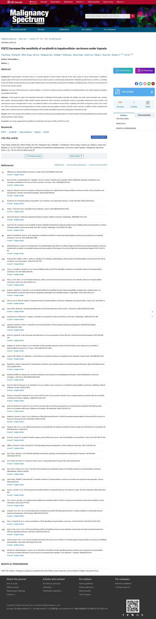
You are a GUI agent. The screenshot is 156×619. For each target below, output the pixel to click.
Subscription (55, 2)
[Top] (152, 312)
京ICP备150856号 (40, 609)
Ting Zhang (5, 55)
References (120, 124)
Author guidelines (86, 584)
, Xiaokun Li (115, 55)
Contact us (11, 595)
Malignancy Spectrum (8, 39)
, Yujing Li (97, 55)
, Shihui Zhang (25, 55)
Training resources (122, 587)
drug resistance (25, 132)
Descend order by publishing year (77, 165)
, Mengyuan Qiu (45, 55)
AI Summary (125, 70)
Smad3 (46, 132)
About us (120, 2)
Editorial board (13, 587)
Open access (108, 2)
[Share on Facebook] (136, 84)
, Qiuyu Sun (105, 55)
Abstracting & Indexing (16, 591)
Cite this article (122, 119)
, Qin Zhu (35, 55)
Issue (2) (33, 39)
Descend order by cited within (98, 165)
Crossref (10, 175)
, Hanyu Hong (77, 55)
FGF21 (3, 132)
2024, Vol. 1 (23, 39)
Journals (43, 2)
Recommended (144, 115)
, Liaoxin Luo (88, 55)
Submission (68, 2)
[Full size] (152, 316)
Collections (64, 29)
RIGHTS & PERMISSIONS (126, 128)
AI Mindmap (147, 70)
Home (34, 2)
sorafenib (12, 132)
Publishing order (59, 165)
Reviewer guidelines (123, 584)
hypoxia (37, 132)
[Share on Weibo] (144, 84)
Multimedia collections (52, 591)
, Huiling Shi (15, 55)
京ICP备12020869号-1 (22, 609)
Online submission (86, 587)
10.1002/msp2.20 (55, 39)
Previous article (34, 156)
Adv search (142, 16)
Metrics (79, 2)
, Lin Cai (126, 55)
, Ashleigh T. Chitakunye (61, 55)
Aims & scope (12, 584)
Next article (75, 156)
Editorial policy (94, 2)
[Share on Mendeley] (153, 84)
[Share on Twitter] (140, 84)
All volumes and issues (52, 584)
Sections (123, 115)
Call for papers (85, 595)
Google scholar (19, 175)
